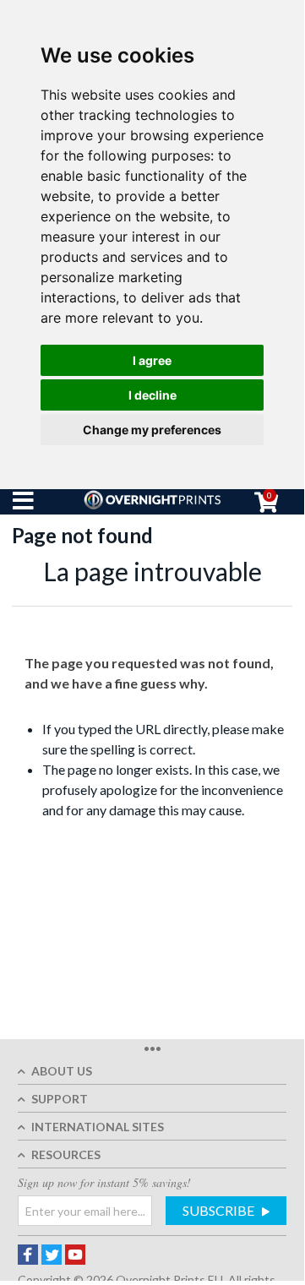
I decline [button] (152, 395)
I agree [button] (152, 360)
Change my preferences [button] (152, 429)
